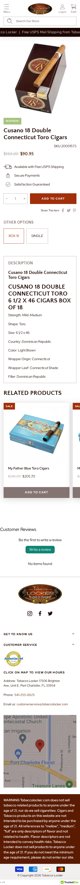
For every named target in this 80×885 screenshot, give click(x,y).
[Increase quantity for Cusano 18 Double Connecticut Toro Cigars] (24, 198)
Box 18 (14, 236)
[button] (7, 9)
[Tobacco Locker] (40, 9)
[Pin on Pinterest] (74, 210)
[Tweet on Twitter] (69, 210)
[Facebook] (40, 613)
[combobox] (40, 21)
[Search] (9, 21)
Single (37, 236)
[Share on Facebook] (63, 210)
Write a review (40, 549)
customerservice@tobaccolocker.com (42, 704)
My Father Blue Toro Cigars (28, 468)
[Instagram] (29, 613)
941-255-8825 (24, 695)
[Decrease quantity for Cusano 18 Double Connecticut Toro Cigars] (7, 198)
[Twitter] (50, 613)
